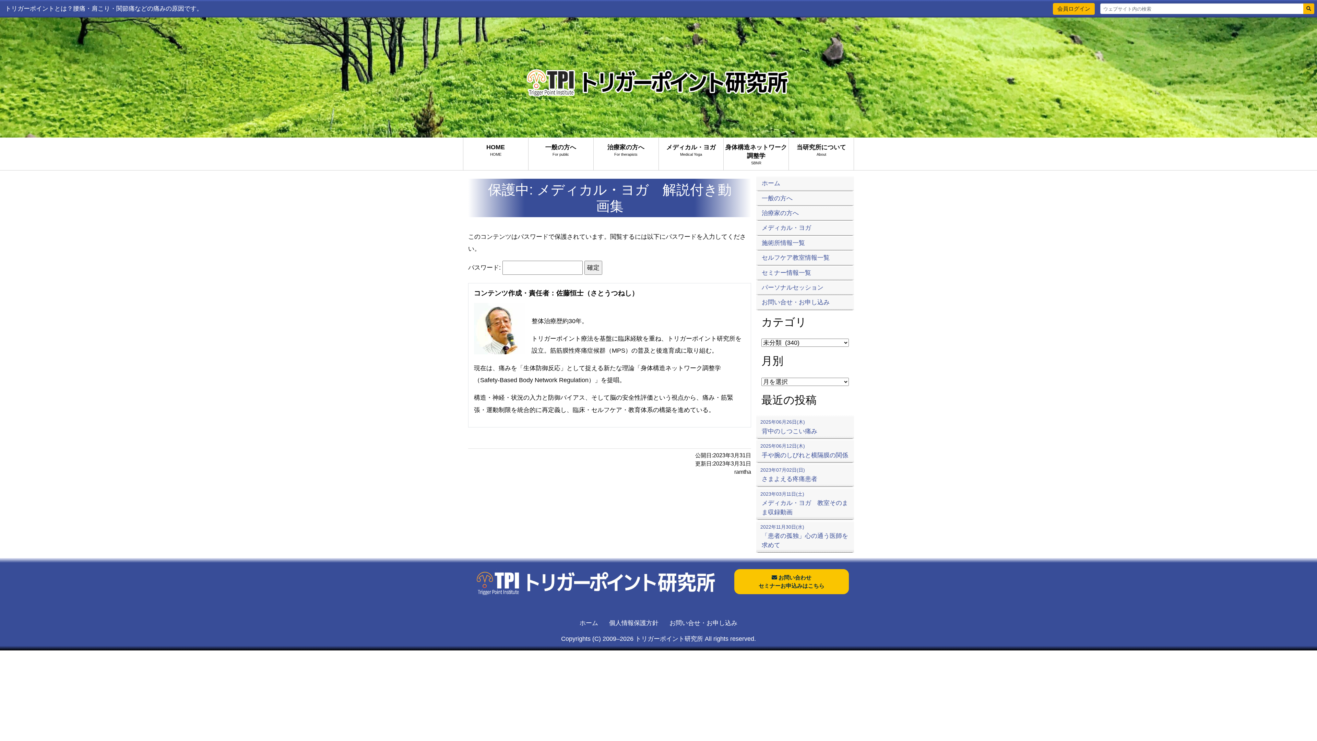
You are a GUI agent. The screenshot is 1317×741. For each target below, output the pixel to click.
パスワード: (485, 267)
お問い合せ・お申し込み (703, 623)
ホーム (589, 623)
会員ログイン (1073, 9)
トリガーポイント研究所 (669, 638)
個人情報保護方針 (633, 623)
